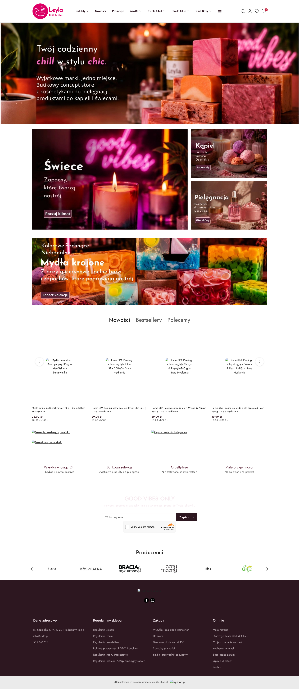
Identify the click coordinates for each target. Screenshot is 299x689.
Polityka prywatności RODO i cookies (115, 648)
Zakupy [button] (158, 620)
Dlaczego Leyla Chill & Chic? (230, 636)
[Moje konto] (249, 11)
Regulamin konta (103, 636)
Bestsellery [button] (149, 320)
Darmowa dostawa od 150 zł (170, 642)
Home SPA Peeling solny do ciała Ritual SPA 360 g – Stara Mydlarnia (119, 409)
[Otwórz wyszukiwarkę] (242, 11)
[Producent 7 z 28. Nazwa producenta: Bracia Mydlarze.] (68, 569)
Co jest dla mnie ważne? (227, 642)
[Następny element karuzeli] (265, 568)
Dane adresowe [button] (45, 620)
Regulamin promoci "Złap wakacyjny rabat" (119, 661)
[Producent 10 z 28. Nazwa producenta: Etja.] (185, 569)
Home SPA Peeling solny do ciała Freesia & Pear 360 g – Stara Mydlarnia (237, 409)
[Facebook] (146, 600)
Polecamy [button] (178, 320)
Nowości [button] (119, 320)
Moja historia (220, 630)
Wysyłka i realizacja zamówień (171, 630)
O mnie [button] (218, 620)
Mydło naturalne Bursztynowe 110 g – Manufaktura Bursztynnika (58, 409)
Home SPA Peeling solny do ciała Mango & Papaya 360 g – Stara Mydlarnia (179, 409)
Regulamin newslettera (106, 642)
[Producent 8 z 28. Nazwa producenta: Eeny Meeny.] (107, 569)
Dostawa (158, 636)
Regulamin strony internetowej (111, 655)
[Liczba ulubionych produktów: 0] (256, 11)
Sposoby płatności (164, 648)
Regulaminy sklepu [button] (107, 620)
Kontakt (217, 667)
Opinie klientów (222, 661)
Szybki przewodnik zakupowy (170, 655)
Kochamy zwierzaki (224, 648)
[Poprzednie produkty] (39, 361)
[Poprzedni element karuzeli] (34, 568)
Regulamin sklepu (103, 630)
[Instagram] (152, 600)
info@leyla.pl (40, 636)
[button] (81, 11)
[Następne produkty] (259, 361)
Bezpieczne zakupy (224, 655)
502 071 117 (40, 642)
